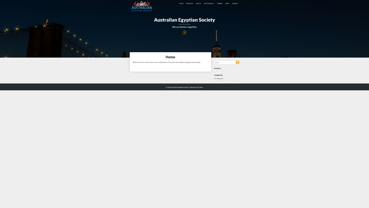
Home (181, 3)
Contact (235, 3)
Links (227, 3)
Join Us (198, 3)
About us (189, 3)
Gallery (219, 3)
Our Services (208, 3)
